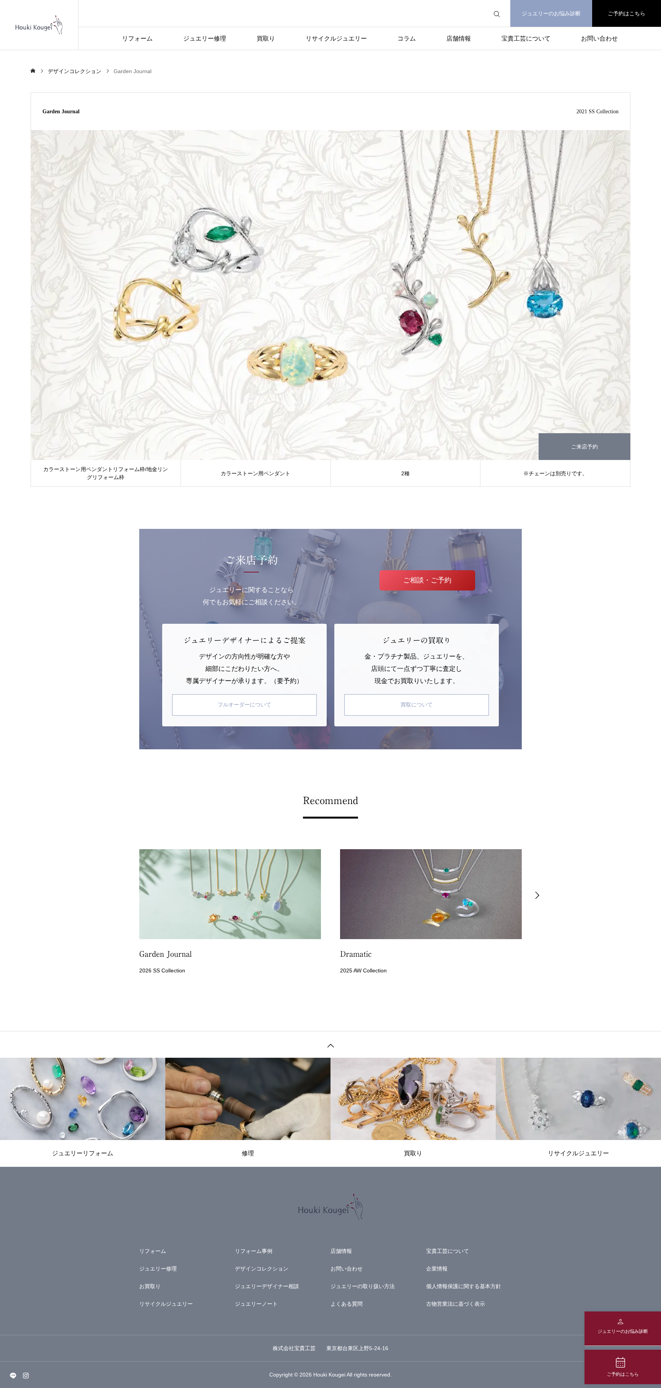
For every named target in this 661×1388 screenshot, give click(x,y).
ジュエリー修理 (204, 38)
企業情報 (437, 1269)
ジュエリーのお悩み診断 (551, 13)
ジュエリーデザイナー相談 (267, 1286)
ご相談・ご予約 (427, 580)
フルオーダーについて (244, 704)
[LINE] (13, 1375)
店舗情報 (458, 38)
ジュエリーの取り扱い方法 (362, 1286)
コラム (406, 38)
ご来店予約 (584, 447)
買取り (266, 38)
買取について (417, 704)
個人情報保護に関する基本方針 (463, 1286)
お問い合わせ (599, 38)
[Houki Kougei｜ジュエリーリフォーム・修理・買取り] (39, 25)
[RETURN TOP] (330, 1044)
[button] (124, 894)
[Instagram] (25, 1375)
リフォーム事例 (253, 1251)
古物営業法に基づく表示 (455, 1304)
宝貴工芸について (525, 38)
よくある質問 (346, 1304)
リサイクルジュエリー (336, 38)
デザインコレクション (261, 1269)
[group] (230, 913)
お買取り (150, 1286)
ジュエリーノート (256, 1304)
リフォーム (137, 38)
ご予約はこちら (626, 13)
